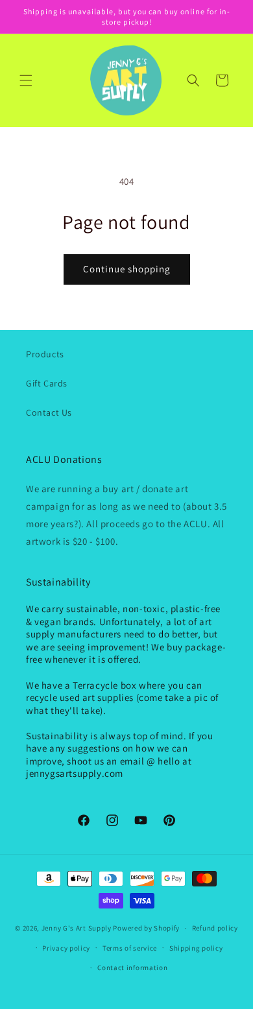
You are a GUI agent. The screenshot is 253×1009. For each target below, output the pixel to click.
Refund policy (215, 927)
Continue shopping (127, 269)
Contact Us (49, 412)
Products (45, 354)
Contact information (132, 967)
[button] (26, 80)
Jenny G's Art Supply (77, 927)
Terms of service (129, 948)
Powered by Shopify (146, 927)
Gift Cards (46, 383)
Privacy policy (66, 948)
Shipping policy (196, 948)
